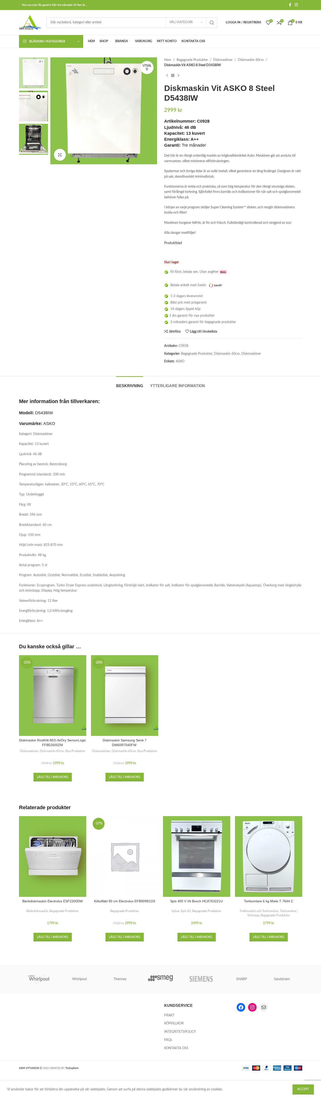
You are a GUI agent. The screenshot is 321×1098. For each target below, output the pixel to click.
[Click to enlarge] (60, 155)
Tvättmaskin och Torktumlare (259, 911)
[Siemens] (201, 979)
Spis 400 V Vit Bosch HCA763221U (196, 901)
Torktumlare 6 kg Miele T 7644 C (268, 901)
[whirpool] (39, 979)
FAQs (168, 1040)
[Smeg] (160, 979)
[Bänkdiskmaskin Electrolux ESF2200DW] (52, 856)
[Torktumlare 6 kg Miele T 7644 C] (268, 856)
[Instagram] (252, 1007)
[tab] (129, 383)
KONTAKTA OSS (176, 1048)
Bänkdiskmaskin (37, 911)
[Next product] (178, 76)
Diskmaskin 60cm (251, 60)
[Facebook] (241, 1007)
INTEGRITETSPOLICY (180, 1031)
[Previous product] (167, 76)
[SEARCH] (211, 22)
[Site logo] (30, 22)
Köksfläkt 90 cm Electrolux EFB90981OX (124, 901)
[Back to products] (173, 76)
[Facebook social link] (290, 5)
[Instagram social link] (296, 5)
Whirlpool (79, 979)
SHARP (241, 979)
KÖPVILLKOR (174, 1023)
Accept (303, 1089)
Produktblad (173, 243)
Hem (167, 60)
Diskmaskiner (223, 60)
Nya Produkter (75, 751)
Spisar (175, 911)
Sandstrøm (282, 979)
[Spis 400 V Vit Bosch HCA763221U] (196, 856)
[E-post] (263, 1007)
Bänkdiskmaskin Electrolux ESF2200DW (52, 901)
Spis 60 (186, 911)
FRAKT (169, 1015)
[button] (53, 777)
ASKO (180, 361)
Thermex (120, 979)
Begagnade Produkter (192, 60)
